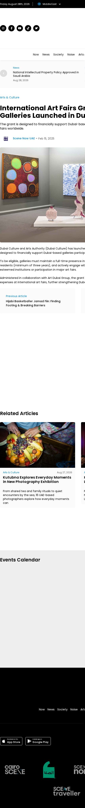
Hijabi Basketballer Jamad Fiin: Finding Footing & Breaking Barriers (33, 303)
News (46, 54)
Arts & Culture (9, 97)
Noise (71, 54)
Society (58, 54)
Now (36, 54)
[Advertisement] (42, 361)
